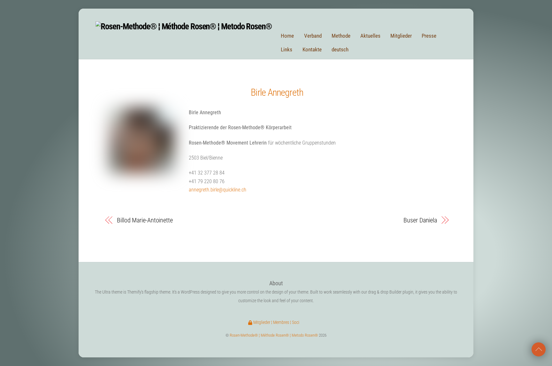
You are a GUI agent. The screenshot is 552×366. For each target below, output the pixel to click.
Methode (341, 36)
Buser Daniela (420, 220)
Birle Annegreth (277, 92)
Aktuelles (370, 36)
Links (286, 49)
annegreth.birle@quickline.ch (217, 190)
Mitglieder (401, 36)
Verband (313, 36)
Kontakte (312, 49)
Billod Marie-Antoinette (145, 220)
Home (287, 36)
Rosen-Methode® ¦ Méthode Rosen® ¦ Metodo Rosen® (274, 335)
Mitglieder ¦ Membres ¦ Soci (275, 322)
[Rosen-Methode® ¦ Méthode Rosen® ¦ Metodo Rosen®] (184, 26)
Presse (429, 36)
